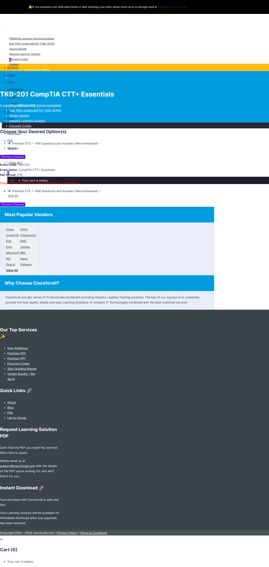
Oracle (10, 264)
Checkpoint (28, 235)
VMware (25, 264)
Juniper (25, 247)
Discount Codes (18, 363)
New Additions (17, 348)
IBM (22, 253)
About (11, 402)
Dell (8, 241)
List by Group (16, 418)
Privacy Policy (67, 533)
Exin (9, 247)
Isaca (23, 258)
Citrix (24, 229)
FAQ (10, 412)
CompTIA (12, 235)
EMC (23, 241)
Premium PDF (16, 353)
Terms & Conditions (93, 533)
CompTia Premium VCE (19, 105)
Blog (10, 407)
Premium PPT (16, 358)
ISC (8, 258)
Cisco (10, 229)
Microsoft (12, 253)
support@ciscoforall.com (17, 466)
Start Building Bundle (21, 368)
